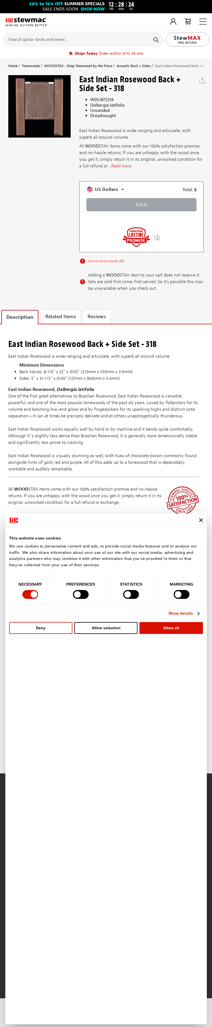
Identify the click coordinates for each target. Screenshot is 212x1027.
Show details (180, 613)
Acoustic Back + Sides (133, 66)
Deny (41, 628)
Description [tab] (19, 317)
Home (13, 66)
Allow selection (106, 628)
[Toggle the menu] (202, 22)
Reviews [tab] (97, 317)
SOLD (141, 204)
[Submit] (157, 39)
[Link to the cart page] (188, 21)
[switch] (81, 594)
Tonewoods (31, 66)
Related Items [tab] (60, 317)
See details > (157, 237)
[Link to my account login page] (173, 21)
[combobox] (83, 39)
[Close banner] (201, 520)
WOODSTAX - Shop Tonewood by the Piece (78, 66)
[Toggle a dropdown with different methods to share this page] (202, 80)
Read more (121, 166)
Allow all (171, 628)
